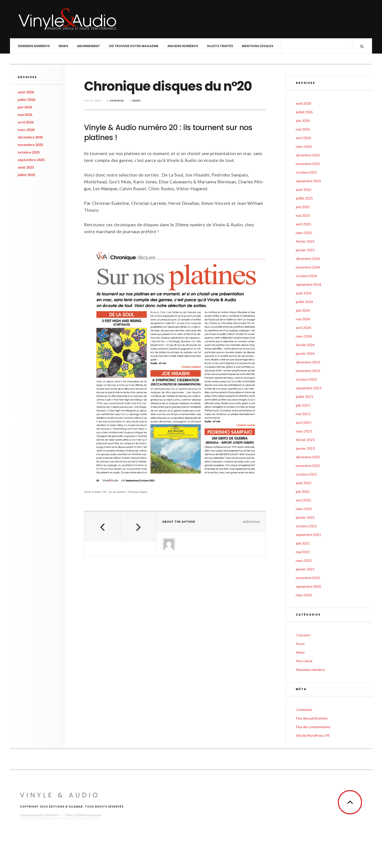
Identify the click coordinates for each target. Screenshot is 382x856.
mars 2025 (304, 232)
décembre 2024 (308, 258)
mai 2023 (303, 414)
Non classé (304, 661)
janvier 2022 (305, 517)
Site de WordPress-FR (312, 735)
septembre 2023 (308, 388)
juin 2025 (303, 207)
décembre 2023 (308, 362)
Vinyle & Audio (60, 795)
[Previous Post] (102, 526)
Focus (300, 643)
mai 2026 (25, 114)
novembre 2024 (308, 267)
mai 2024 (303, 319)
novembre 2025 (30, 144)
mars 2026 (26, 129)
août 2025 (26, 167)
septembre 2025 (31, 159)
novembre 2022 (308, 465)
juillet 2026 (26, 99)
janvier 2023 (305, 448)
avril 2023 (303, 422)
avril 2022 (303, 500)
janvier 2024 (305, 353)
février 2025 (305, 241)
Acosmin (96, 815)
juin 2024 (303, 310)
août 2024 (303, 293)
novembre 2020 (308, 578)
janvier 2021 (305, 569)
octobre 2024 (306, 276)
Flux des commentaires (313, 727)
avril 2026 (26, 122)
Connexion (304, 709)
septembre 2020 (308, 586)
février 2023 (305, 440)
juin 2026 (25, 107)
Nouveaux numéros (310, 669)
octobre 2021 (306, 526)
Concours (303, 635)
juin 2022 (303, 491)
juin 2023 (303, 405)
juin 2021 (303, 543)
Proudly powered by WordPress (39, 815)
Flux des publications (312, 718)
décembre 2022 (308, 457)
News (63, 46)
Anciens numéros (182, 46)
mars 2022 (304, 509)
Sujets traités (220, 46)
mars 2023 (304, 431)
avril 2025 (303, 224)
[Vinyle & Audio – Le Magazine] (67, 19)
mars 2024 (304, 336)
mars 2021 (304, 560)
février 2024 (305, 345)
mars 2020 (304, 595)
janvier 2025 (305, 250)
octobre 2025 (29, 152)
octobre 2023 (306, 379)
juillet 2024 (304, 301)
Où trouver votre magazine (134, 46)
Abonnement (88, 46)
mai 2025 (303, 215)
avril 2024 (303, 327)
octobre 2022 (306, 474)
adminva (117, 100)
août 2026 (26, 92)
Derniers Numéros (34, 46)
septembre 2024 (308, 284)
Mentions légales (257, 46)
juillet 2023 (304, 396)
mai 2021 (303, 552)
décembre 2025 (30, 137)
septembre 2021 (308, 534)
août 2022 (303, 483)
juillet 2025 (26, 175)
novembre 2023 (308, 371)
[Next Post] (138, 526)
